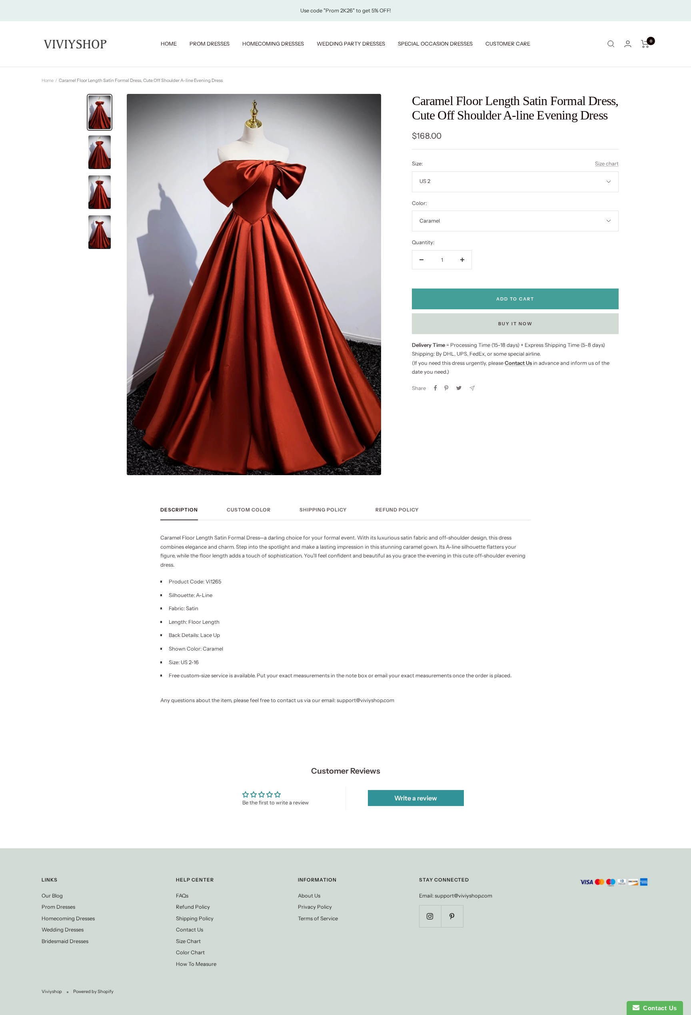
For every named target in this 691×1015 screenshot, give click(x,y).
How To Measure (196, 964)
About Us (309, 895)
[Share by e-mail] (472, 388)
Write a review (415, 798)
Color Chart (190, 952)
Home (48, 80)
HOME (169, 43)
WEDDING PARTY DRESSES (351, 43)
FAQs (182, 895)
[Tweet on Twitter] (458, 388)
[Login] (627, 43)
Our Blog (52, 895)
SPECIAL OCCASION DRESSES (435, 43)
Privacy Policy (315, 907)
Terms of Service (318, 918)
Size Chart (188, 941)
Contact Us (189, 929)
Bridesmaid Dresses (65, 941)
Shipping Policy (323, 510)
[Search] (611, 44)
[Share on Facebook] (435, 388)
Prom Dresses (58, 907)
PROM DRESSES (210, 43)
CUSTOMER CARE (507, 43)
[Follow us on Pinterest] (452, 916)
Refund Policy (397, 510)
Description (179, 510)
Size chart (607, 163)
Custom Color (249, 510)
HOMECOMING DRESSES (273, 43)
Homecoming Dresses (68, 918)
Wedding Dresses (63, 929)
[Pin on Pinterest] (446, 388)
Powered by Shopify (93, 991)
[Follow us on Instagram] (430, 916)
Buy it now (515, 323)
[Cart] (645, 44)
